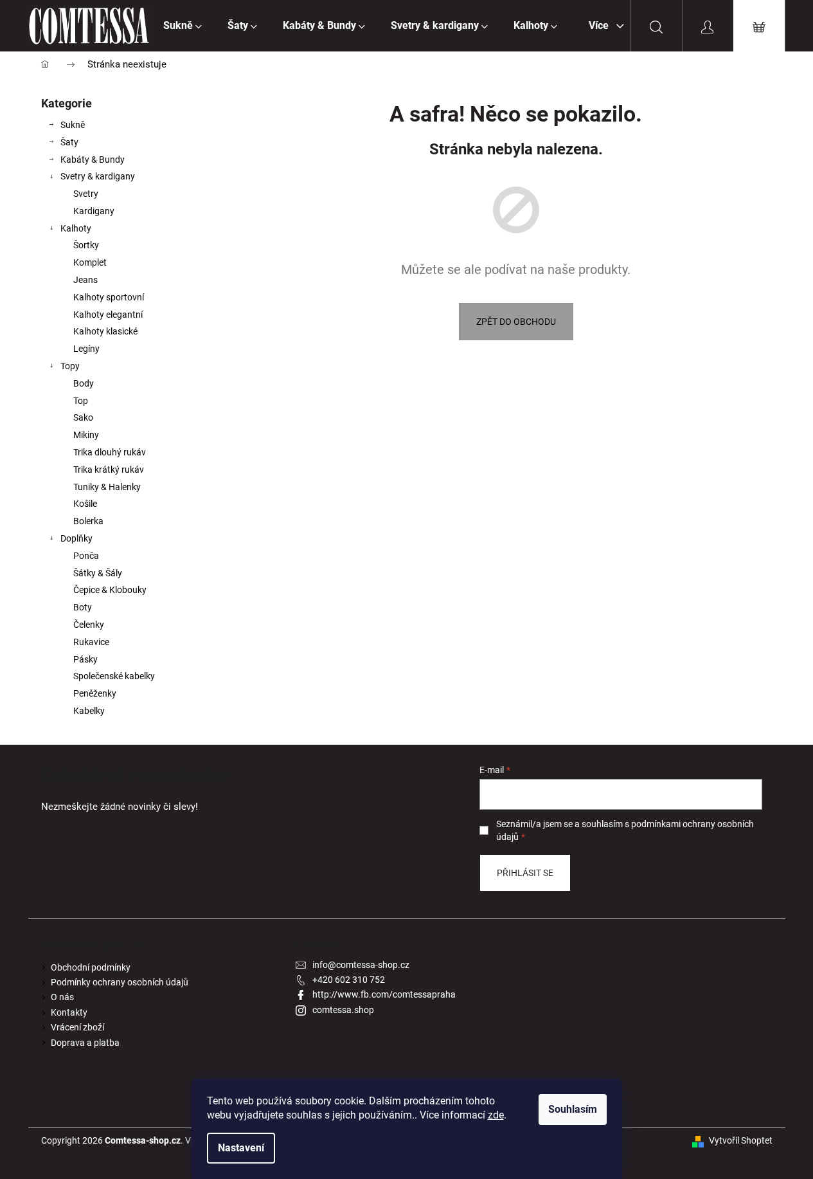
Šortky (86, 245)
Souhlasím (572, 1109)
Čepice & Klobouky (110, 590)
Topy (70, 366)
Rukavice (91, 642)
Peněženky (94, 693)
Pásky (85, 659)
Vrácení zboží (77, 1027)
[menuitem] (182, 25)
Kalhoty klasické (105, 331)
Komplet (90, 262)
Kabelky (89, 711)
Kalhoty (75, 228)
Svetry (85, 193)
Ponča (86, 556)
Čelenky (88, 624)
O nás (62, 997)
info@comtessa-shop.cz (360, 965)
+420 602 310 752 (348, 979)
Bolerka (88, 521)
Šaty (69, 142)
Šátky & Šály (97, 573)
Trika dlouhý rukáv (109, 452)
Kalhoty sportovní (108, 297)
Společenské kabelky (114, 676)
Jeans (85, 280)
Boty (82, 607)
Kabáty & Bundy (92, 159)
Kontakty (69, 1012)
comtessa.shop (343, 1010)
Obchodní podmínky (90, 967)
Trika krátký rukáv (108, 469)
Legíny (86, 348)
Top (80, 401)
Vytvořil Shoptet (741, 1140)
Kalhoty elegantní (108, 314)
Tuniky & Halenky (107, 487)
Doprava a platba (85, 1042)
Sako (83, 417)
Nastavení (241, 1148)
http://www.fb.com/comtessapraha (384, 994)
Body (83, 383)
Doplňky (76, 538)
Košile (85, 503)
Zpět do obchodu (516, 321)
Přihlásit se (525, 873)
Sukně (72, 125)
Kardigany (93, 211)
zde (496, 1115)
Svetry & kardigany (97, 176)
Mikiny (86, 435)
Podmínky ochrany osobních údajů (119, 982)
